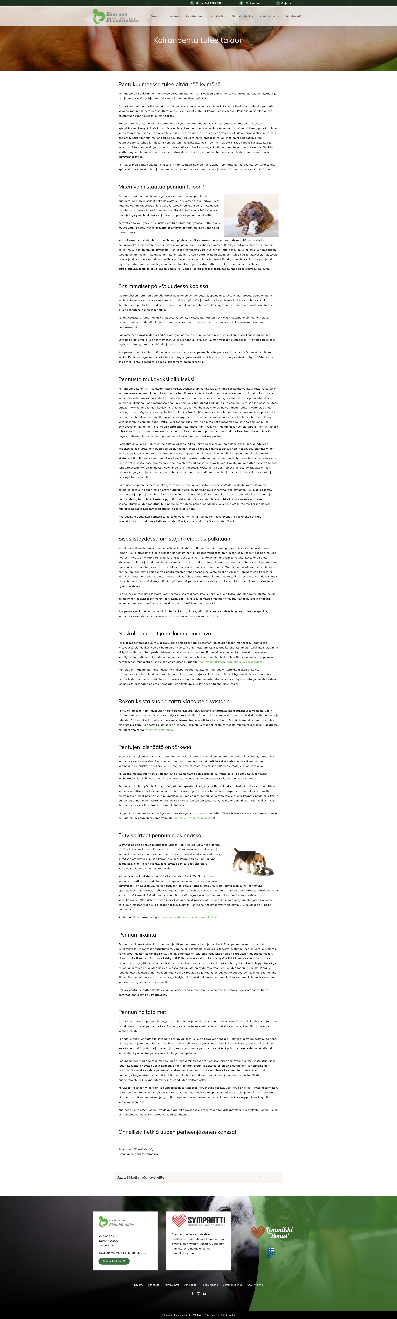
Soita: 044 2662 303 (208, 3)
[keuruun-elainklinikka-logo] (116, 9)
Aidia (232, 1315)
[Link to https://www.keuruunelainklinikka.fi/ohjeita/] (278, 3)
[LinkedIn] (266, 1177)
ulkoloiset (207, 817)
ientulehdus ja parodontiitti (244, 661)
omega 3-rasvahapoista (174, 917)
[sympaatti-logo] (198, 1215)
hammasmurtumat (212, 661)
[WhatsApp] (271, 1177)
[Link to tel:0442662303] (192, 3)
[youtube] (204, 1293)
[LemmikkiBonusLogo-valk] (272, 1225)
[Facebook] (260, 1177)
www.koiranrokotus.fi (160, 729)
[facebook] (192, 1293)
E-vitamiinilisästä (206, 917)
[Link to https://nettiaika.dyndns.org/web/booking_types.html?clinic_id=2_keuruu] (241, 3)
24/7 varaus (252, 3)
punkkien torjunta (187, 817)
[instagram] (198, 1293)
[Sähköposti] (277, 1177)
